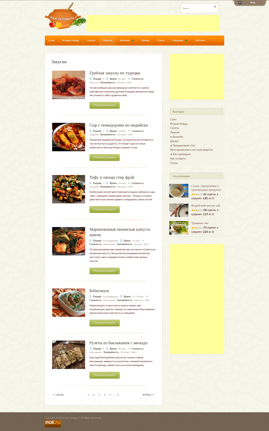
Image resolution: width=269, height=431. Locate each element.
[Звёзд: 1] (192, 194)
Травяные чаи (199, 223)
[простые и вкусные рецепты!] (66, 15)
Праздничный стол (184, 145)
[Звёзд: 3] (197, 194)
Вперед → (148, 395)
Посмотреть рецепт (104, 105)
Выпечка (123, 42)
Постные (200, 40)
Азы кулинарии (181, 154)
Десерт (146, 40)
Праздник (176, 42)
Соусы (161, 40)
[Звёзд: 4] (199, 194)
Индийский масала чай (205, 205)
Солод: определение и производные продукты (206, 188)
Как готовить (178, 158)
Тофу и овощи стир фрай (111, 177)
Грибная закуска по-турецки (114, 72)
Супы (52, 40)
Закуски (107, 40)
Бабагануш (99, 290)
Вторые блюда (70, 40)
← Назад (58, 395)
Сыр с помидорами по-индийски (118, 125)
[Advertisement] (153, 23)
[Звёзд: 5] (201, 194)
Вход (252, 2)
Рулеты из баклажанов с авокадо (118, 342)
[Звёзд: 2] (194, 194)
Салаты (91, 40)
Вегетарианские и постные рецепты (191, 150)
